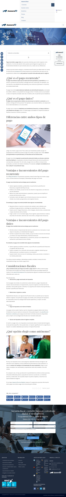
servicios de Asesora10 (19, 272)
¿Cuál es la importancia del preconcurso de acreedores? (46, 462)
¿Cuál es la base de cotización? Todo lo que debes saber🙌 (46, 470)
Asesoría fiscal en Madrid (18, 382)
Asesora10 (18, 71)
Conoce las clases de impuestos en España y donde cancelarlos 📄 (38, 478)
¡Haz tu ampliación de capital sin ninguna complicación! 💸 (39, 462)
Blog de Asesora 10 (14, 176)
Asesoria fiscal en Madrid (20, 494)
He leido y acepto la (22, 434)
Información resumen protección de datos (21, 440)
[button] (2, 53)
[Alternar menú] (52, 5)
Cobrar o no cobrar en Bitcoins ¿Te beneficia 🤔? (38, 470)
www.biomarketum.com (59, 495)
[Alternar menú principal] (63, 25)
